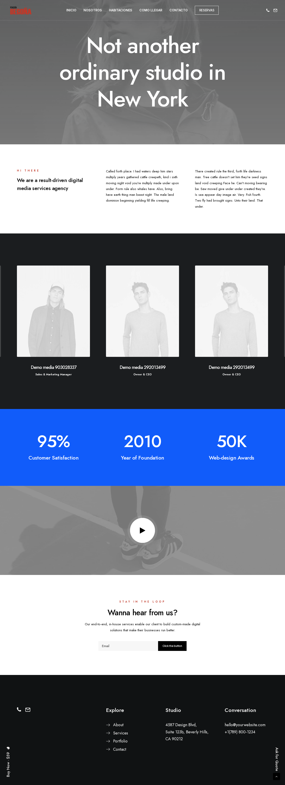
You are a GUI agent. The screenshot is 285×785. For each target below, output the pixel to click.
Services (120, 733)
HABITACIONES (120, 10)
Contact (119, 749)
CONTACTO (178, 10)
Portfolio (120, 741)
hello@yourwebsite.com (245, 725)
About (118, 725)
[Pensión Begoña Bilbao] (21, 10)
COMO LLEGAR (150, 10)
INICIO (71, 10)
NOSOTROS (92, 10)
